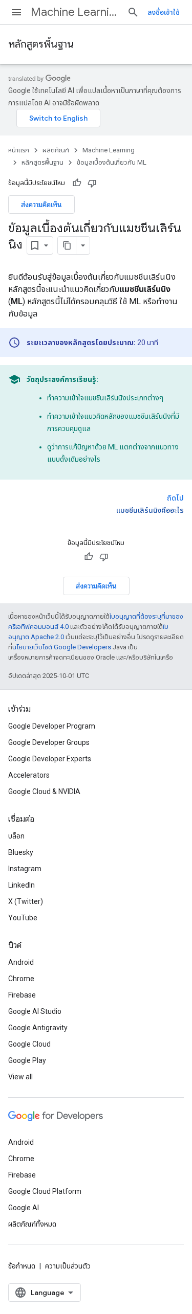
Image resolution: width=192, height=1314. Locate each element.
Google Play (27, 1060)
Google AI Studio (34, 1011)
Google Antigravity (38, 1028)
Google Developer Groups (49, 742)
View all (20, 1077)
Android (21, 962)
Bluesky (20, 852)
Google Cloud (29, 1044)
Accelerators (29, 775)
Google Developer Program (51, 726)
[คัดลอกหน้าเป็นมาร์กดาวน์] (67, 245)
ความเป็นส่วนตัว (68, 1266)
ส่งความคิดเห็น (41, 204)
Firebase (22, 995)
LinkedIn (21, 885)
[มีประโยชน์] (76, 183)
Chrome (21, 979)
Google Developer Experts (49, 759)
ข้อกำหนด (21, 1266)
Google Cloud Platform (44, 1191)
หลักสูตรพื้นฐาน (41, 44)
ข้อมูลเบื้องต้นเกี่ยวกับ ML (111, 162)
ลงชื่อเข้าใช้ (163, 12)
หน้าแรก (18, 150)
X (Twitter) (25, 901)
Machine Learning (75, 12)
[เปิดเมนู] (16, 12)
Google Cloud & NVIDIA (44, 791)
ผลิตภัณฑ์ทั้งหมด (32, 1224)
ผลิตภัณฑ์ (55, 150)
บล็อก (16, 836)
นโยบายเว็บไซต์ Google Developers (61, 647)
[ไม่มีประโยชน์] (92, 183)
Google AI (23, 1208)
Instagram (24, 869)
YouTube (22, 918)
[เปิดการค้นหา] (133, 12)
